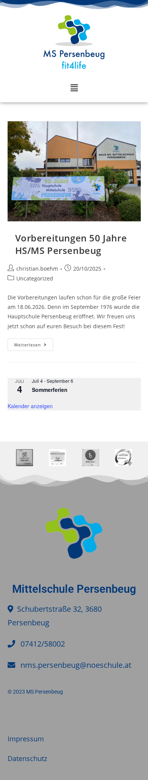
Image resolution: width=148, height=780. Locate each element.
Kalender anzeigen (30, 406)
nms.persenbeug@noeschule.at (75, 665)
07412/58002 (42, 644)
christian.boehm (37, 268)
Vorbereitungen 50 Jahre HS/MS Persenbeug (71, 244)
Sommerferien (50, 389)
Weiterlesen (33, 343)
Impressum (26, 738)
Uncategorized (34, 278)
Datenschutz (27, 758)
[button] (74, 87)
